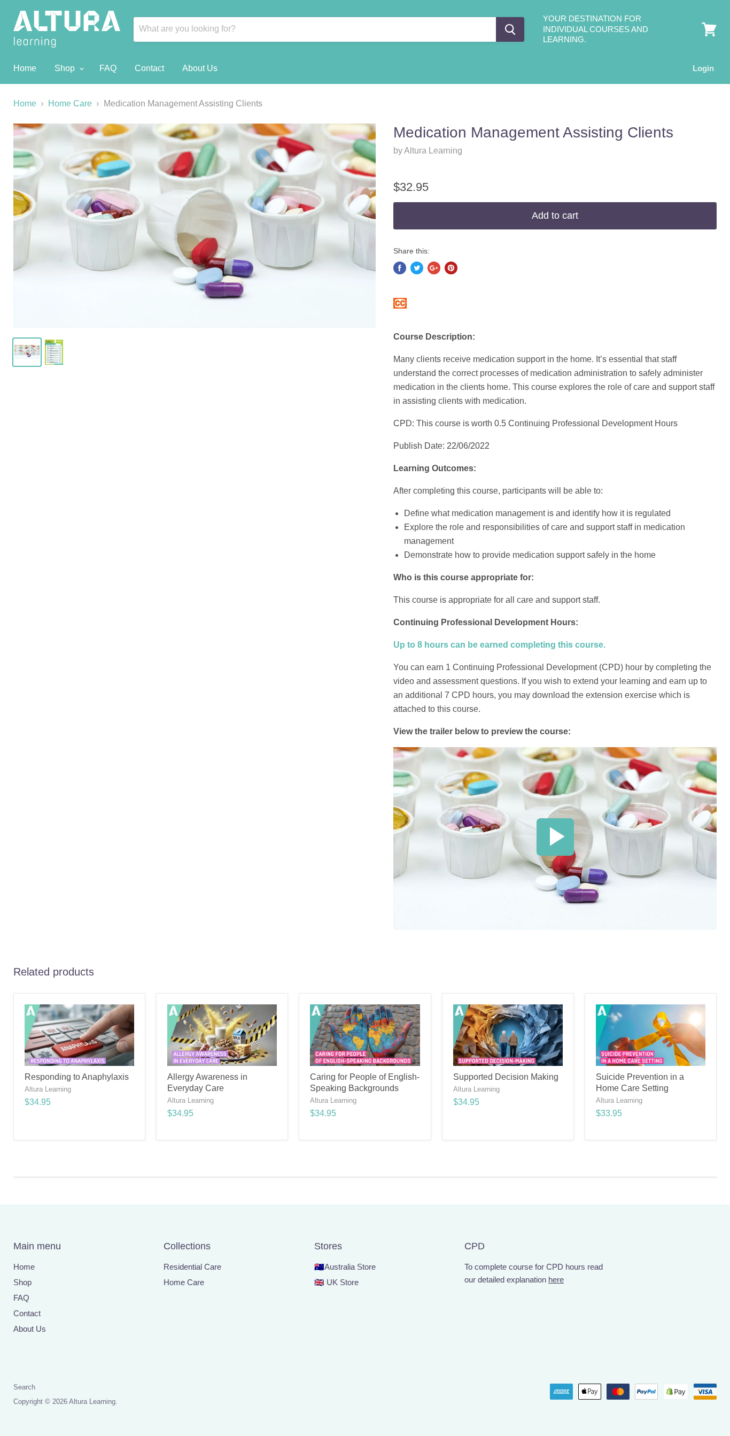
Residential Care (192, 1266)
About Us (200, 68)
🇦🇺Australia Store (345, 1266)
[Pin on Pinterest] (451, 268)
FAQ (108, 68)
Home (24, 68)
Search (24, 1387)
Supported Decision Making (505, 1076)
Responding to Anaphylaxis (77, 1076)
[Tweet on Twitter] (416, 268)
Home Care (70, 103)
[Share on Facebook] (399, 268)
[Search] (510, 29)
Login (703, 68)
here (556, 1279)
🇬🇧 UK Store (336, 1282)
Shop (66, 68)
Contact (149, 68)
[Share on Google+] (434, 268)
